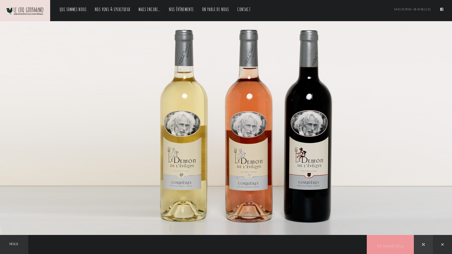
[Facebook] (442, 9)
